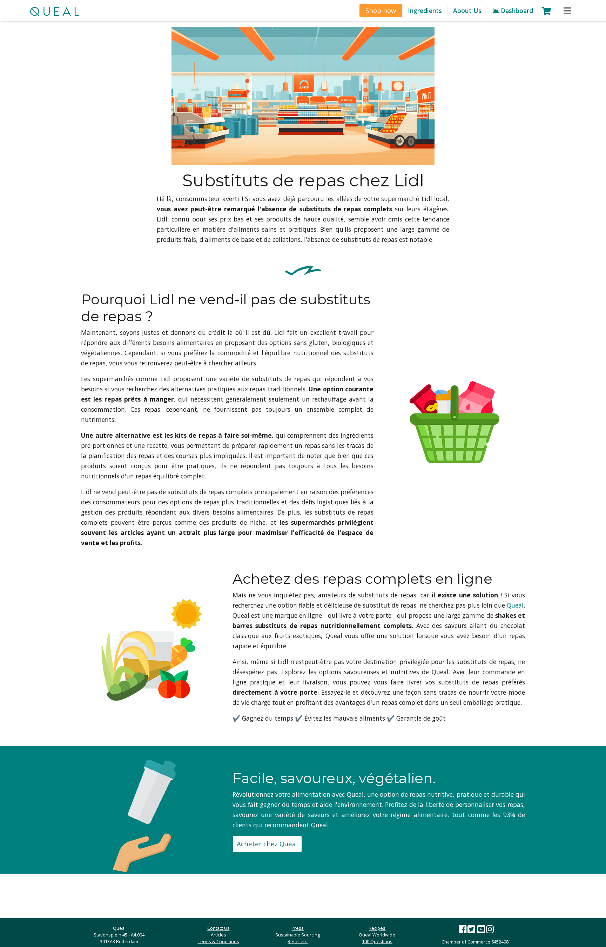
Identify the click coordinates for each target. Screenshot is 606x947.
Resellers (298, 941)
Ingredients (425, 10)
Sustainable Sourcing (297, 935)
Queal (515, 605)
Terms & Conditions (218, 941)
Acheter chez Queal (267, 843)
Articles (218, 935)
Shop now (380, 10)
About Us (467, 10)
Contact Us (218, 928)
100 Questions (377, 941)
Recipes (377, 928)
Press (297, 928)
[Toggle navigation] (567, 11)
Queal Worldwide (377, 935)
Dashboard (516, 10)
